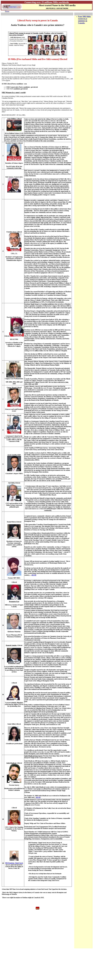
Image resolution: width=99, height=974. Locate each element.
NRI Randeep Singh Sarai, (14, 863)
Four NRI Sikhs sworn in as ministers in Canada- (84, 19)
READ (34, 575)
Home (7, 11)
